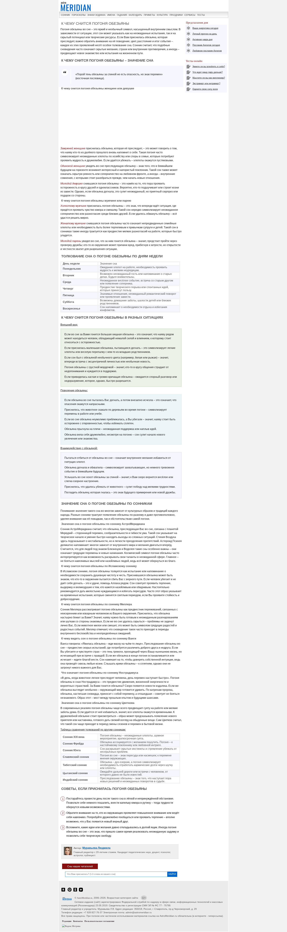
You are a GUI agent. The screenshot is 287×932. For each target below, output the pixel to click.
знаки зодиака (96, 15)
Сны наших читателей (80, 866)
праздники (176, 15)
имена (111, 15)
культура (162, 15)
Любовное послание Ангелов (207, 50)
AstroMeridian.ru (84, 898)
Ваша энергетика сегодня (205, 28)
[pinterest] (69, 891)
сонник (65, 15)
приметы (149, 15)
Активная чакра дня (202, 39)
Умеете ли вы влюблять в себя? (208, 66)
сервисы (189, 15)
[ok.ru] (75, 891)
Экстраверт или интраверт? (206, 83)
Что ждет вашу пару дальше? (207, 72)
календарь (135, 15)
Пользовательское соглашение (99, 921)
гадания (122, 15)
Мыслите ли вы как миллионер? (208, 78)
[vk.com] (63, 891)
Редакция (66, 921)
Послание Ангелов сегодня (206, 45)
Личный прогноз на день (204, 34)
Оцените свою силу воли (205, 89)
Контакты (78, 921)
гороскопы (79, 15)
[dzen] (80, 891)
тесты (201, 15)
